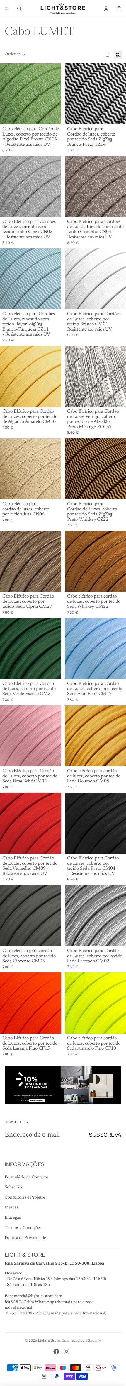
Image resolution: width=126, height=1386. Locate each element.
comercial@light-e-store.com (36, 1296)
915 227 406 (22, 1302)
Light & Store (49, 1340)
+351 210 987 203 (26, 1314)
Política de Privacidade (25, 1238)
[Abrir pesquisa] (19, 8)
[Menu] (6, 8)
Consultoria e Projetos (25, 1198)
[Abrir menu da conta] (106, 8)
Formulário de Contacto (26, 1177)
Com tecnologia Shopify (81, 1340)
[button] (15, 54)
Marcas (11, 1208)
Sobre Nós (14, 1187)
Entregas (13, 1218)
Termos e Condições (23, 1228)
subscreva (105, 1134)
